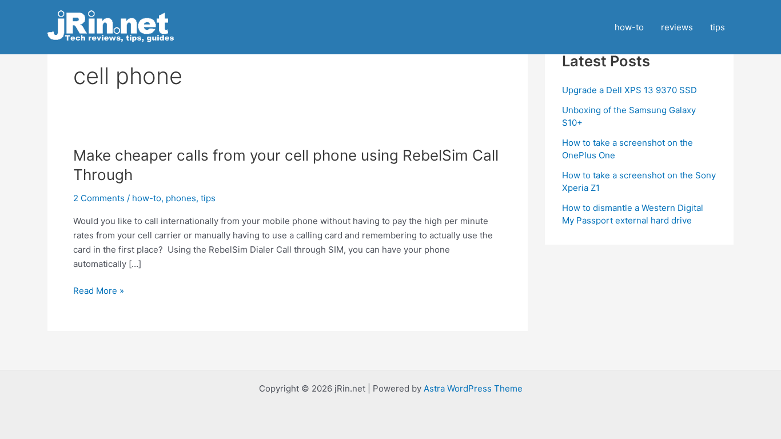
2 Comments (99, 198)
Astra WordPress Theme (473, 388)
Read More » (98, 291)
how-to (629, 27)
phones (181, 198)
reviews (677, 27)
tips (717, 27)
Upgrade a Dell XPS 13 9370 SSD (629, 90)
